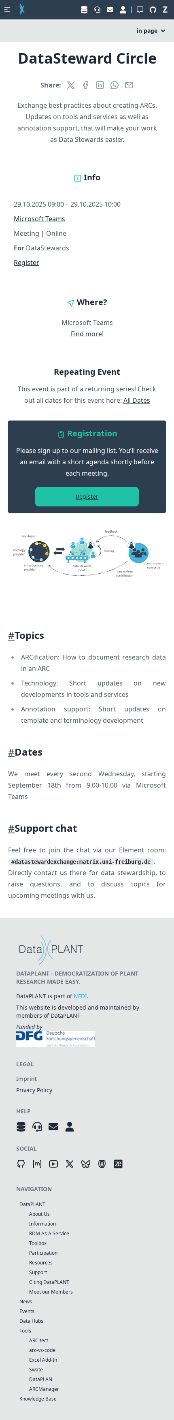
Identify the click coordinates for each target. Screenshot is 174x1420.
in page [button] (147, 30)
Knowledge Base (38, 1398)
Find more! (87, 333)
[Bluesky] (86, 1164)
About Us (39, 1214)
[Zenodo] (118, 1164)
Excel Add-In (43, 1359)
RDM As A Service (49, 1233)
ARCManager (44, 1389)
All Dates (136, 400)
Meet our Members (51, 1291)
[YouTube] (53, 1164)
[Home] (21, 9)
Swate (36, 1369)
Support (38, 1272)
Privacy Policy (34, 1090)
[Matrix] (37, 1164)
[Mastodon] (102, 1164)
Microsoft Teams (39, 218)
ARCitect (38, 1340)
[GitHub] (21, 1164)
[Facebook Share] (85, 85)
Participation (43, 1252)
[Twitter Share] (71, 85)
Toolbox (38, 1243)
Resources (41, 1262)
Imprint (26, 1079)
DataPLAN (40, 1379)
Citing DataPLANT (49, 1282)
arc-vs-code (42, 1350)
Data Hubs (31, 1321)
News (25, 1301)
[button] (7, 10)
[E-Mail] (53, 1127)
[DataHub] (21, 1127)
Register (26, 262)
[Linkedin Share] (100, 85)
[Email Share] (129, 85)
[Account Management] (69, 1127)
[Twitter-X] (69, 1164)
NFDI (80, 996)
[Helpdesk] (37, 1127)
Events (26, 1311)
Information (42, 1223)
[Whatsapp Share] (114, 85)
